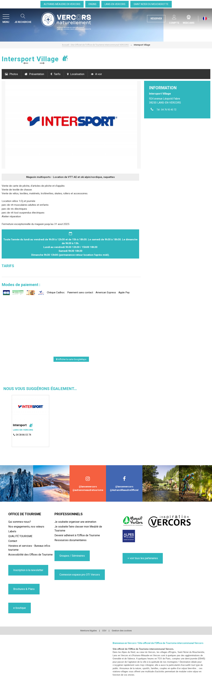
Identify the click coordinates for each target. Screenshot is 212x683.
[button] (26, 63)
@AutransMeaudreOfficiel (124, 490)
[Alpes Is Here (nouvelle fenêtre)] (129, 536)
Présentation (36, 74)
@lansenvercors (88, 486)
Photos (13, 74)
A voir (98, 74)
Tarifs (57, 74)
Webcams (188, 16)
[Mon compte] (174, 16)
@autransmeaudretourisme (88, 490)
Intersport (20, 425)
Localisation (77, 74)
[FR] (206, 19)
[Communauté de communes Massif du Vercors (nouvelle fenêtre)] (134, 521)
